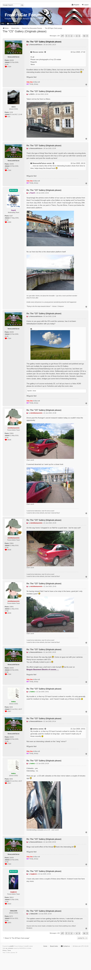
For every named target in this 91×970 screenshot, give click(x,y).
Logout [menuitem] (86, 5)
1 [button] (68, 36)
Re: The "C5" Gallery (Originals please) (44, 42)
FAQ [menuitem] (2, 23)
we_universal (9, 948)
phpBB (11, 946)
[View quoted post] (45, 52)
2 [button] (71, 36)
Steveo (35, 52)
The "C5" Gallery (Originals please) (24, 31)
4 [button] (76, 36)
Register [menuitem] (76, 5)
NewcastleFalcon (39, 163)
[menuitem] (11, 23)
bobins (35, 729)
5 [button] (79, 36)
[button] (62, 35)
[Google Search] (22, 5)
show (34, 391)
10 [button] (84, 36)
